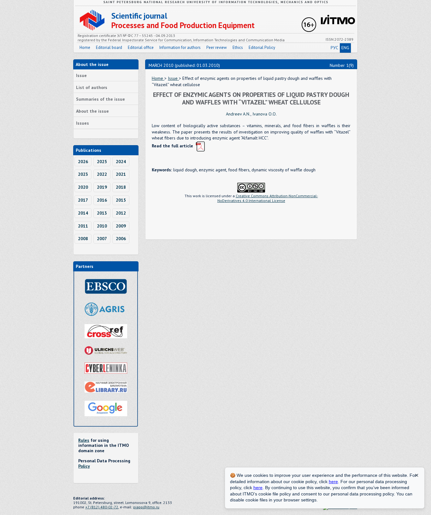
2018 (121, 187)
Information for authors (180, 47)
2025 (102, 161)
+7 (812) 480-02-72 (101, 507)
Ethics (238, 47)
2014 (83, 213)
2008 (83, 238)
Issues (82, 123)
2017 (83, 200)
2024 (121, 161)
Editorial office (141, 47)
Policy (84, 466)
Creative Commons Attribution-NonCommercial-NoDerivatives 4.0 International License (267, 198)
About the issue (92, 111)
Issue (81, 75)
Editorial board (109, 47)
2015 (121, 200)
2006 (121, 238)
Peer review (216, 47)
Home (85, 47)
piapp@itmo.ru (146, 507)
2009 (121, 226)
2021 (121, 174)
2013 (102, 213)
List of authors (91, 87)
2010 (102, 226)
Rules (83, 440)
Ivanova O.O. (264, 114)
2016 (102, 200)
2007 (102, 238)
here (333, 481)
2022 (102, 174)
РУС (334, 47)
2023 (83, 174)
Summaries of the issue (100, 99)
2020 (83, 187)
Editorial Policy (262, 47)
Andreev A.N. (238, 114)
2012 (121, 213)
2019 (102, 187)
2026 (83, 161)
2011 (83, 226)
